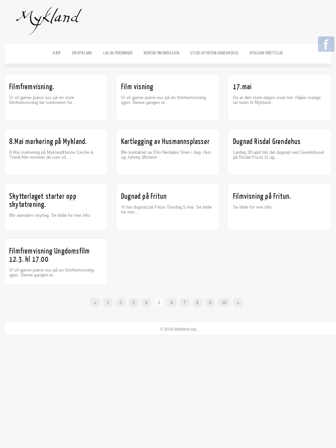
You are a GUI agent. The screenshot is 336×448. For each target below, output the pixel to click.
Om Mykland (82, 53)
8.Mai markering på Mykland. (48, 141)
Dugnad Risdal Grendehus (267, 141)
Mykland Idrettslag (266, 53)
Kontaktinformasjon (161, 53)
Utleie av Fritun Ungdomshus (214, 53)
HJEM (57, 53)
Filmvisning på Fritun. (262, 196)
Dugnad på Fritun (144, 196)
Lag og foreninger (118, 53)
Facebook (326, 44)
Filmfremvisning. (31, 87)
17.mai (242, 87)
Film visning (137, 87)
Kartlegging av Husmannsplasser (165, 141)
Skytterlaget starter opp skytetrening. (42, 200)
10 (224, 302)
